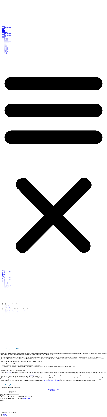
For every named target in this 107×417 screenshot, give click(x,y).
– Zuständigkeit (8, 333)
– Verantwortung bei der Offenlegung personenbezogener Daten (16, 314)
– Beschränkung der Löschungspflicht (12, 329)
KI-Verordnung (5, 32)
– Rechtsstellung (8, 335)
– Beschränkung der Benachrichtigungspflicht (13, 330)
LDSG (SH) (6, 49)
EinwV (3, 31)
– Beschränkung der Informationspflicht (12, 327)
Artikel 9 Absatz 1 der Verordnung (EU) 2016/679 (52, 351)
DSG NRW (6, 44)
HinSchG (4, 36)
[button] (53, 162)
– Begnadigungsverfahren (9, 324)
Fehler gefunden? (53, 390)
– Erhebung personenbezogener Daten (11, 311)
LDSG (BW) (6, 47)
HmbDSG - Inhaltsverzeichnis (53, 389)
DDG (3, 29)
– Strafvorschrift (8, 342)
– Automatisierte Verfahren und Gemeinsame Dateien (14, 313)
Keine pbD (2, 395)
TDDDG (3, 30)
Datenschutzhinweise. (26, 398)
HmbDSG (6, 46)
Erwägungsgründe (7, 27)
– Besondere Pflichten (9, 336)
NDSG (5, 50)
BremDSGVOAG (7, 41)
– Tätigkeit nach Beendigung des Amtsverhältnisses (14, 337)
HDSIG (5, 45)
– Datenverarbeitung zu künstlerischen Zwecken (13, 320)
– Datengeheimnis (8, 307)
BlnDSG (6, 40)
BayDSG (6, 38)
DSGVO (3, 26)
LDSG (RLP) (6, 48)
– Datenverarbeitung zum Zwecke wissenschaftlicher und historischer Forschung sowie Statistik (22, 319)
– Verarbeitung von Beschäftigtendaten (12, 318)
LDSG (3, 37)
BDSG (3, 28)
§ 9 (0, 389)
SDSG (5, 52)
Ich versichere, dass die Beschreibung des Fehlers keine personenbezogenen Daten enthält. (17, 396)
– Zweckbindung (8, 312)
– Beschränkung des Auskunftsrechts (11, 328)
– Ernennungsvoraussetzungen (10, 334)
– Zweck (6, 305)
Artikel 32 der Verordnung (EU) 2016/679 (51, 380)
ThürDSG (6, 53)
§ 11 (106, 389)
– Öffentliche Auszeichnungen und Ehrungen (13, 323)
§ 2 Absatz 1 (6, 351)
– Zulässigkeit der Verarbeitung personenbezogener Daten (15, 310)
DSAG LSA (6, 42)
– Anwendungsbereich (9, 306)
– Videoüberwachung (8, 317)
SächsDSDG (6, 51)
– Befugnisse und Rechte (9, 338)
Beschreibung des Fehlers (4, 394)
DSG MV (6, 43)
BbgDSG (6, 39)
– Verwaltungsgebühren (9, 339)
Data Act (3, 34)
